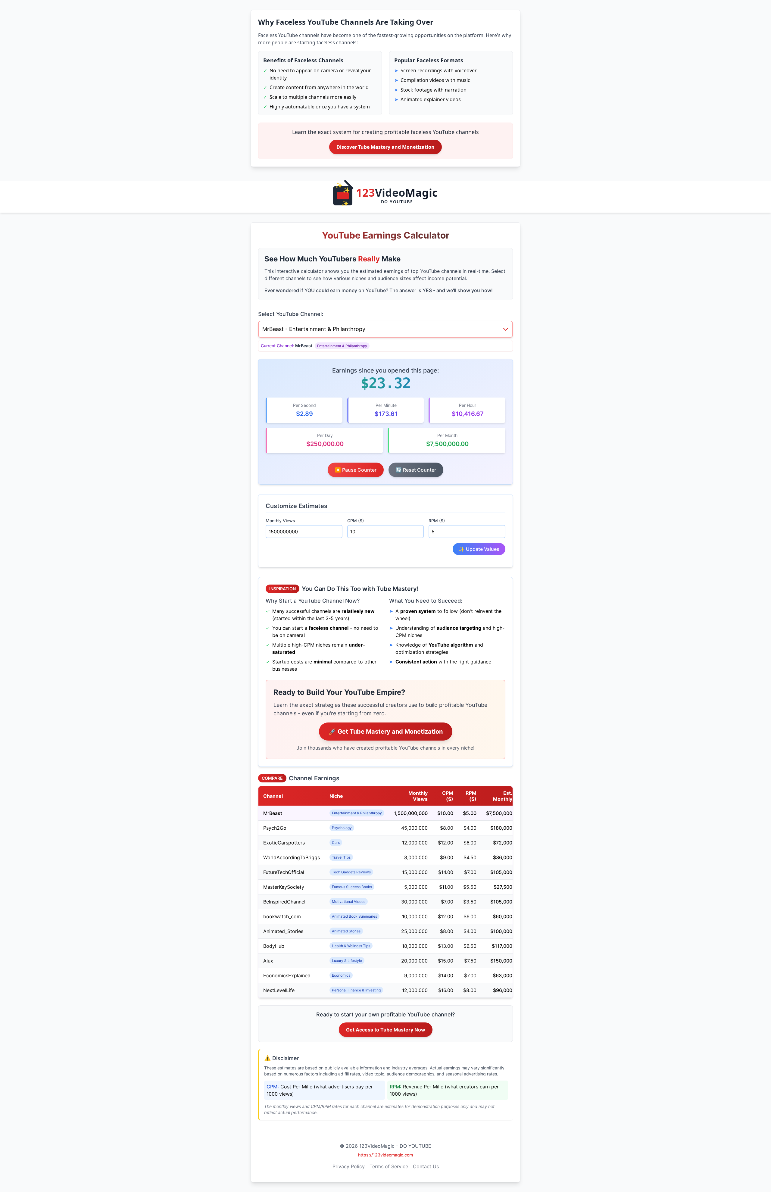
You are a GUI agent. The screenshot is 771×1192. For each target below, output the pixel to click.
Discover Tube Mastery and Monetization (385, 147)
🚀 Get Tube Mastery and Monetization (386, 731)
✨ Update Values (479, 549)
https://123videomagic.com (385, 1154)
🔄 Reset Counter (416, 470)
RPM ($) (437, 520)
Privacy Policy (348, 1166)
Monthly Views (280, 520)
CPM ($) (355, 520)
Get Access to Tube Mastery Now (385, 1030)
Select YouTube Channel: (290, 314)
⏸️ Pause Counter (355, 470)
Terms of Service (389, 1166)
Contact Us (426, 1166)
